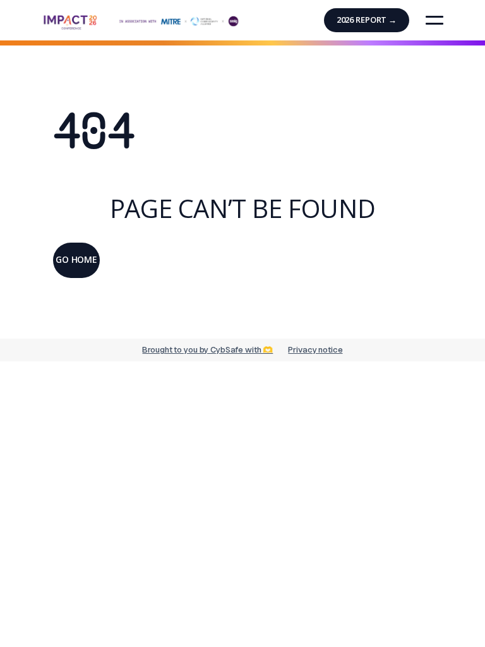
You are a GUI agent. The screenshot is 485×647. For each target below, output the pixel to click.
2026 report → (367, 19)
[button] (434, 20)
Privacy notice (315, 349)
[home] (141, 18)
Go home (76, 259)
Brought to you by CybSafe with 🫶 (207, 349)
